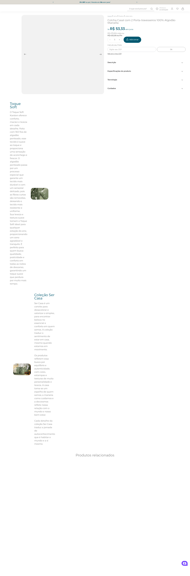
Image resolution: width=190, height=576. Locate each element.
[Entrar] (172, 8)
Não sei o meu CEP (114, 54)
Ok (171, 49)
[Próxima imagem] (100, 54)
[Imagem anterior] (25, 54)
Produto (121, 16)
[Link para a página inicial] (110, 16)
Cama (115, 16)
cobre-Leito (128, 16)
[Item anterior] (53, 2)
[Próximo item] (137, 2)
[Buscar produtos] (151, 9)
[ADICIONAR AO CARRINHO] (132, 40)
